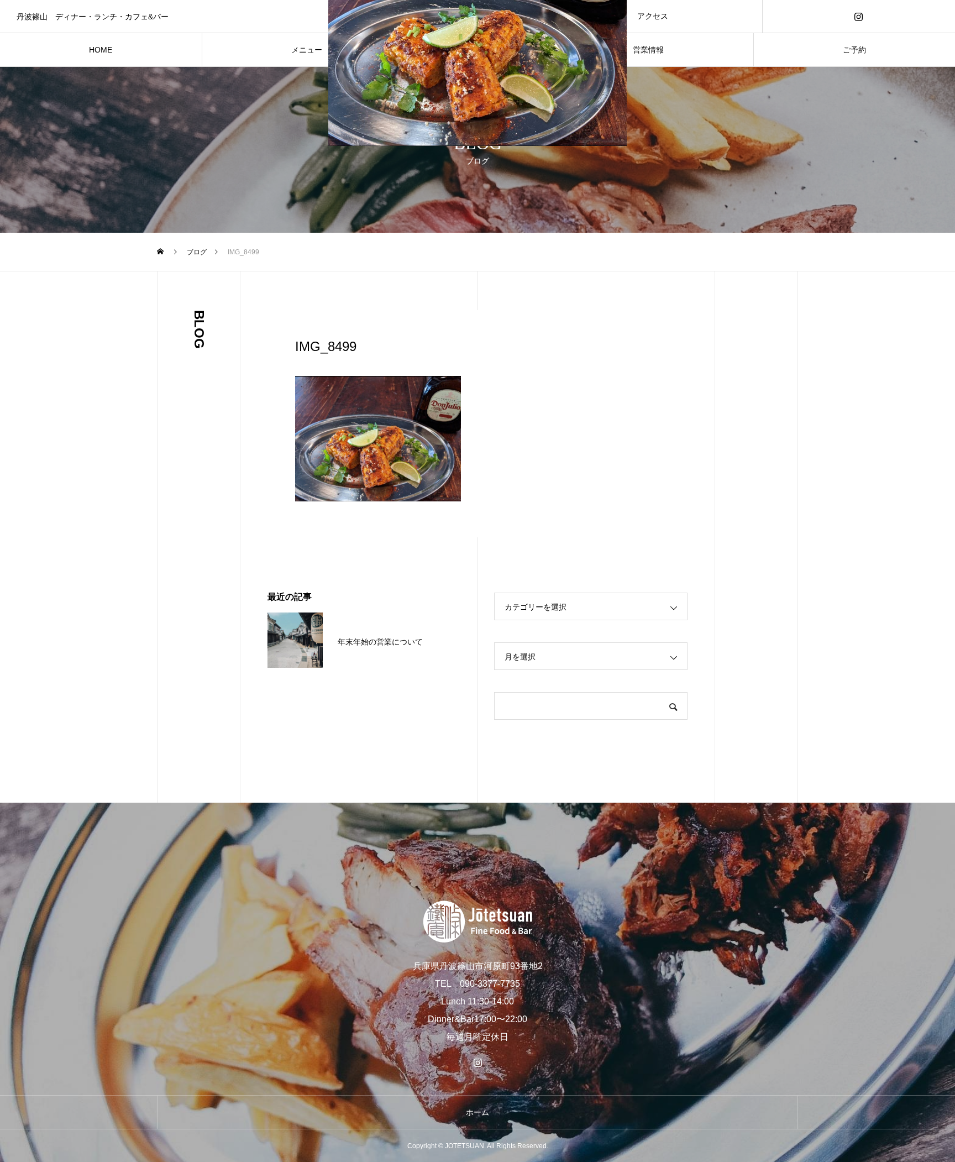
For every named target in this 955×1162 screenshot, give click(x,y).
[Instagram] (859, 16)
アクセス (652, 16)
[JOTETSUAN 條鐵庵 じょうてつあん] (477, 921)
